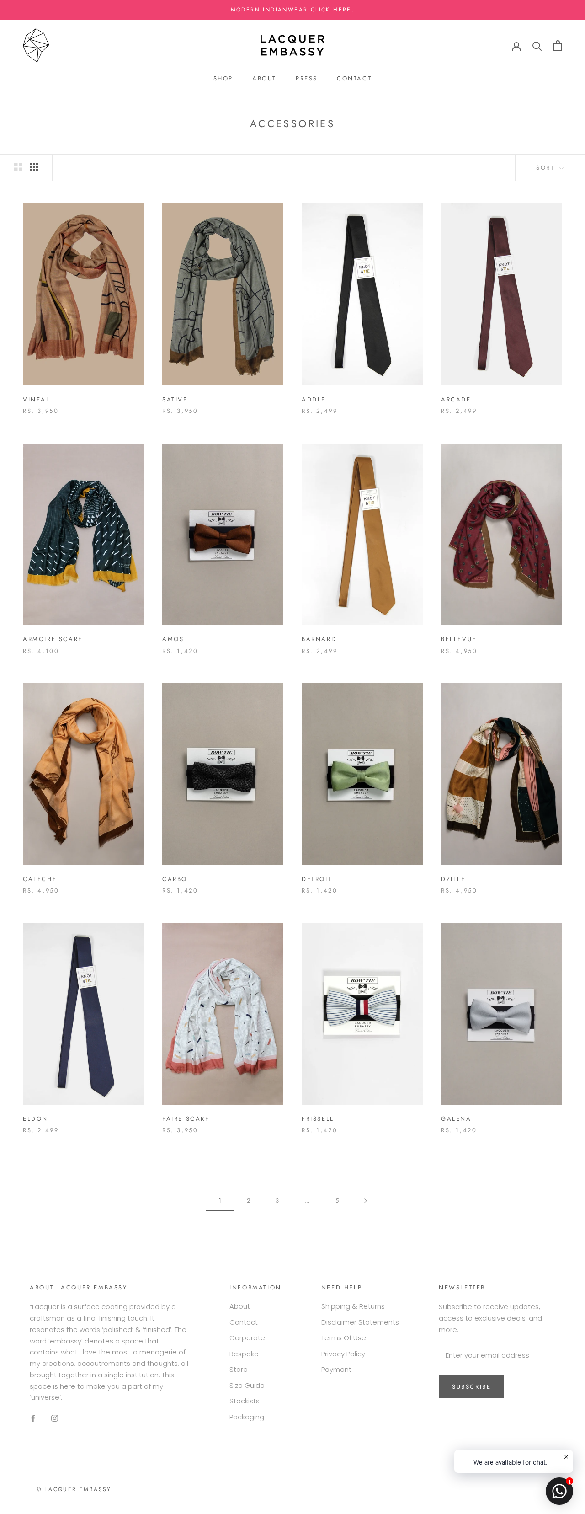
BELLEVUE (459, 639)
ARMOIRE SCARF (53, 639)
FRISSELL (318, 1118)
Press (307, 78)
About (264, 78)
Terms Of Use (343, 1338)
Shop (223, 78)
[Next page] (365, 1200)
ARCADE (456, 399)
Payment (336, 1369)
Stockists (244, 1401)
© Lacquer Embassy (74, 1489)
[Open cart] (557, 45)
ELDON (35, 1118)
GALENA (456, 1118)
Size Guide (247, 1385)
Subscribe (471, 1386)
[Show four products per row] (34, 167)
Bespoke (244, 1354)
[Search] (537, 45)
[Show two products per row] (18, 167)
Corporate (247, 1338)
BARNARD (319, 639)
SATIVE (175, 399)
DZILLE (453, 879)
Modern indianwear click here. (293, 9)
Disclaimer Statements (360, 1322)
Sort (547, 167)
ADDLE (314, 399)
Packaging (246, 1417)
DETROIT (317, 879)
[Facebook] (33, 1418)
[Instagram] (54, 1418)
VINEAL (36, 399)
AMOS (173, 639)
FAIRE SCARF (186, 1118)
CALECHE (40, 879)
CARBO (174, 879)
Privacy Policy (343, 1354)
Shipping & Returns (353, 1306)
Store (238, 1369)
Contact (354, 78)
